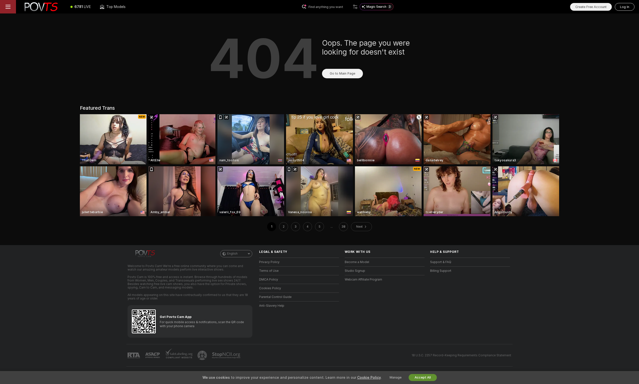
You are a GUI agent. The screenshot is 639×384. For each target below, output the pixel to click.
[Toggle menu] (8, 6)
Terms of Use (269, 271)
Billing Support (440, 271)
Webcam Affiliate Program (363, 279)
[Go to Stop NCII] (226, 355)
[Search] (355, 6)
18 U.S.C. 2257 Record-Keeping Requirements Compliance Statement (461, 355)
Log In (624, 7)
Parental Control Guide (275, 297)
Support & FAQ (440, 262)
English (232, 253)
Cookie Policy (369, 378)
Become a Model (357, 262)
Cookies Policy (270, 288)
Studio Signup (355, 271)
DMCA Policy (268, 279)
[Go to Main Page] (41, 6)
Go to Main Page (342, 73)
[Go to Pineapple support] (202, 355)
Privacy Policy (269, 262)
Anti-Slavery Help (271, 305)
